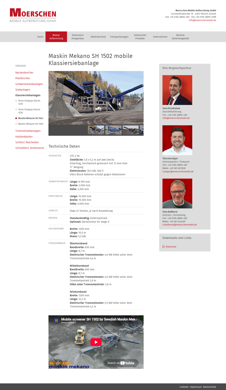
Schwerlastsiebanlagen (29, 84)
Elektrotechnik (98, 37)
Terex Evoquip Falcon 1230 (29, 111)
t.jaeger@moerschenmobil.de (178, 172)
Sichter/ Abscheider (27, 142)
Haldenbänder (24, 136)
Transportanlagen (119, 37)
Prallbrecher (22, 78)
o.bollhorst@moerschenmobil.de (179, 225)
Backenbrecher (24, 72)
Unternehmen (160, 37)
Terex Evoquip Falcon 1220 (29, 102)
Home (40, 37)
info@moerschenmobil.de (202, 20)
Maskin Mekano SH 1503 (30, 124)
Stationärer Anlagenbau (77, 37)
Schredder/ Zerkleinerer (29, 148)
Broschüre (171, 247)
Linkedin (184, 387)
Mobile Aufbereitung (56, 37)
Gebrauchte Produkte (140, 37)
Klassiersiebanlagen (27, 95)
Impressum (196, 387)
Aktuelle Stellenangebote (180, 37)
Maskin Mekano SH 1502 (30, 118)
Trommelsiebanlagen (28, 131)
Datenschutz (209, 387)
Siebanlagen (22, 89)
